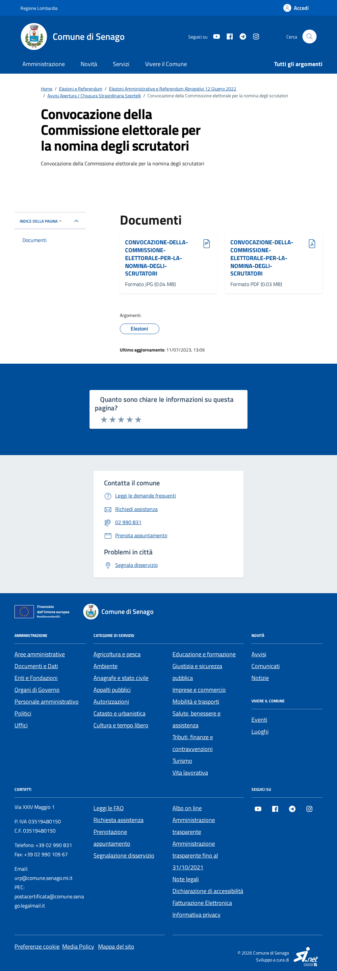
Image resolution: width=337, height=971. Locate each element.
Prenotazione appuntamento (111, 837)
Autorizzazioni (111, 701)
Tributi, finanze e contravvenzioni (192, 743)
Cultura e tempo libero (120, 725)
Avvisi (258, 654)
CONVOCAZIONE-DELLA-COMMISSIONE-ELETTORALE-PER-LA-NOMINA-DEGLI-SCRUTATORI (156, 257)
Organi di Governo (37, 689)
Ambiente (105, 666)
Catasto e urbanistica (119, 713)
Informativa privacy (196, 914)
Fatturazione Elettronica (202, 902)
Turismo (182, 760)
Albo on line (187, 808)
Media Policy (78, 946)
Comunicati (265, 666)
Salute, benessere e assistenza (196, 719)
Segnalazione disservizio (123, 855)
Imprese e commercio (199, 689)
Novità (89, 64)
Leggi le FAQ (108, 808)
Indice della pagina (39, 221)
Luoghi (260, 731)
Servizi (121, 64)
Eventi (259, 719)
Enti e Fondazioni (36, 677)
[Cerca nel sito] (309, 37)
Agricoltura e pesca (117, 654)
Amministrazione (43, 64)
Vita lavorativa (190, 772)
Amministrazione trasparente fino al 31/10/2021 (195, 855)
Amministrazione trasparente (193, 825)
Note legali (185, 879)
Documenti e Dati (36, 666)
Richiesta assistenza (118, 819)
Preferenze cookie (37, 946)
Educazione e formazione (204, 654)
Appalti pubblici (112, 689)
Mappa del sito (116, 946)
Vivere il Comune (166, 64)
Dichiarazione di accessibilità (207, 890)
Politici (22, 713)
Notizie (260, 677)
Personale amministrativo (46, 701)
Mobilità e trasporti (195, 701)
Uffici (21, 725)
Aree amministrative (39, 654)
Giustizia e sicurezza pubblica (197, 672)
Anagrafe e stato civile (120, 677)
